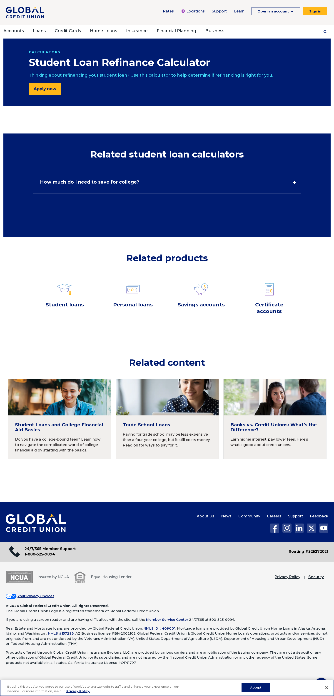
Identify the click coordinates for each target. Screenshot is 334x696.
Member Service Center (167, 619)
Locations (195, 11)
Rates (168, 11)
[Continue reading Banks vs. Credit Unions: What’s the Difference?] (275, 419)
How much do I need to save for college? (89, 182)
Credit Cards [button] (68, 30)
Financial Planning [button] (176, 30)
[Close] (327, 688)
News (226, 516)
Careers (274, 516)
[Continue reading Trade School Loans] (167, 419)
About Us (205, 516)
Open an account (273, 11)
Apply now (45, 88)
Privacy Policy (287, 577)
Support (219, 11)
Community (249, 516)
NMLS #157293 (61, 633)
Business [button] (214, 30)
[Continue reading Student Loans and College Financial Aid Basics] (59, 419)
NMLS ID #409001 (159, 628)
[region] (167, 688)
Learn (239, 11)
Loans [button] (39, 30)
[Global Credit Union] (25, 12)
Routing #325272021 (308, 551)
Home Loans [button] (103, 30)
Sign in (315, 11)
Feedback (319, 516)
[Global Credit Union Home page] (36, 523)
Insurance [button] (137, 30)
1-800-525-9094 (40, 554)
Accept (256, 687)
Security (316, 577)
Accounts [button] (13, 30)
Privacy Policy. (78, 691)
